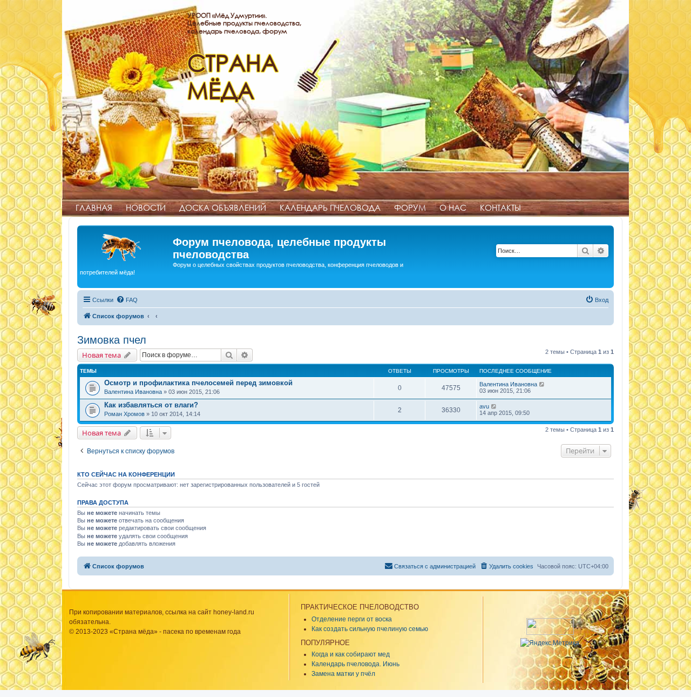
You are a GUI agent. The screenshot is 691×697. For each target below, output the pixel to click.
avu (484, 406)
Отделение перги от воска (351, 619)
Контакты (500, 207)
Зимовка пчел (111, 340)
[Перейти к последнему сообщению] (542, 384)
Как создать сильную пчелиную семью (369, 629)
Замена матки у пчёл (343, 674)
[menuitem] (127, 299)
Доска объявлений (222, 207)
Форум (410, 207)
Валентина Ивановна (133, 391)
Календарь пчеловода (330, 207)
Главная (94, 207)
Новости (146, 207)
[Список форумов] (126, 245)
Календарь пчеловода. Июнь (355, 664)
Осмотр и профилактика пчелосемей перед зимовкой (198, 383)
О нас (452, 207)
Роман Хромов (124, 414)
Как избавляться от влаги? (151, 405)
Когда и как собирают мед (350, 654)
